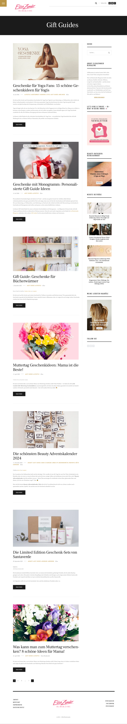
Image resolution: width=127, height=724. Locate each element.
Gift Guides (54, 94)
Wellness (62, 94)
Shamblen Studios (24, 379)
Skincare (16, 464)
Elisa (67, 94)
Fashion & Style (45, 94)
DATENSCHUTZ (18, 707)
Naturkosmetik (63, 462)
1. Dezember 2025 (17, 285)
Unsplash (35, 291)
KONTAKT (16, 702)
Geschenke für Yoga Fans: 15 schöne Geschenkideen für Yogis (46, 87)
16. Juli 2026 (16, 94)
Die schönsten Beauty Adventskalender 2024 (45, 456)
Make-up (55, 462)
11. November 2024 (17, 463)
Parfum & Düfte (74, 462)
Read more (19, 124)
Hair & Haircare (47, 462)
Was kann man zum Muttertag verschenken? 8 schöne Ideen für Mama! (46, 649)
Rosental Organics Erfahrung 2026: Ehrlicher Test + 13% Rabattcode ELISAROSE (99, 260)
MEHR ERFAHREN (99, 97)
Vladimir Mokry (27, 291)
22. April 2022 (16, 656)
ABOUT (15, 700)
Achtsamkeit (35, 94)
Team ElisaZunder (45, 656)
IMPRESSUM (17, 705)
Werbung (51, 561)
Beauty (30, 462)
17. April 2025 (16, 374)
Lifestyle (28, 94)
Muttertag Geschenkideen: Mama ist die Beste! (46, 367)
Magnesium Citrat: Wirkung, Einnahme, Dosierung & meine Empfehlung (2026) (99, 282)
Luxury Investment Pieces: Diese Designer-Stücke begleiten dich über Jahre (99, 239)
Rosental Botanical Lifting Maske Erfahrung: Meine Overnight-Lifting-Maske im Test (99, 217)
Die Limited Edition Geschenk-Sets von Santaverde (45, 554)
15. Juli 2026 (16, 193)
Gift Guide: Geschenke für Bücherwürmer (34, 278)
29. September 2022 (18, 561)
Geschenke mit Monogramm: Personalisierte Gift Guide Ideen (45, 186)
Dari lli (19, 470)
